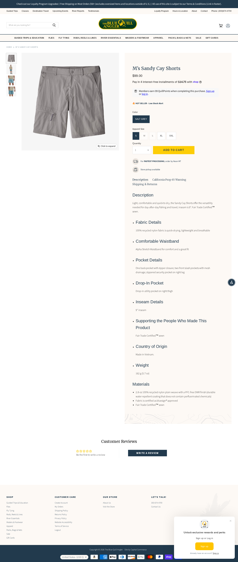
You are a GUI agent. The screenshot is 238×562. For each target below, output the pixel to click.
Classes (25, 11)
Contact (204, 11)
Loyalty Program (161, 11)
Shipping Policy (61, 510)
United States (73, 557)
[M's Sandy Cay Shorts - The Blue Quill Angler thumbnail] (11, 58)
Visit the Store (109, 506)
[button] (231, 282)
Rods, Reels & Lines (85, 38)
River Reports (78, 11)
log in (145, 94)
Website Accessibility (63, 522)
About (194, 11)
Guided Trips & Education (29, 38)
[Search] (54, 25)
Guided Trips (12, 11)
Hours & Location (180, 11)
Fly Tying (64, 38)
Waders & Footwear (137, 38)
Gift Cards (212, 38)
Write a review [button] (147, 453)
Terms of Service (62, 526)
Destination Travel (41, 11)
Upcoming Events (60, 11)
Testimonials (93, 11)
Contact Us (155, 506)
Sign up (210, 91)
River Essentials (111, 38)
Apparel (158, 38)
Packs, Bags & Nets (179, 38)
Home (9, 47)
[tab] (140, 179)
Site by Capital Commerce (136, 549)
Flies (52, 38)
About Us (107, 502)
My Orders (59, 506)
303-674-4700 (156, 502)
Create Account (61, 502)
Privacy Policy (61, 518)
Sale (199, 38)
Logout (58, 530)
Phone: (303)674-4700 (221, 11)
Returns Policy (61, 514)
